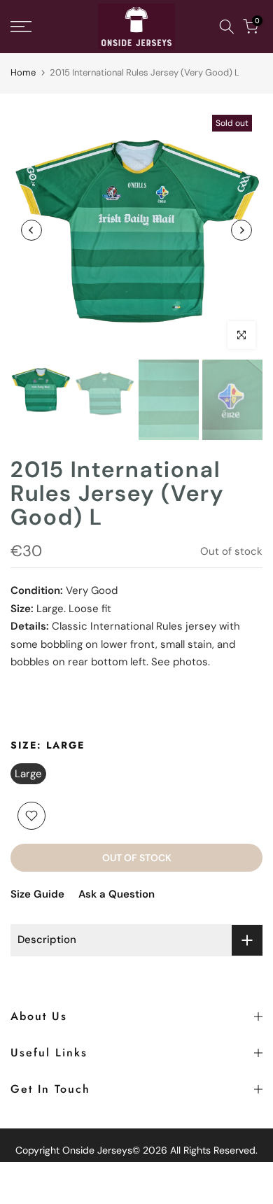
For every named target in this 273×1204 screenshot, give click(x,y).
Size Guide (37, 894)
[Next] (241, 230)
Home (23, 72)
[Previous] (31, 230)
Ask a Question (116, 894)
